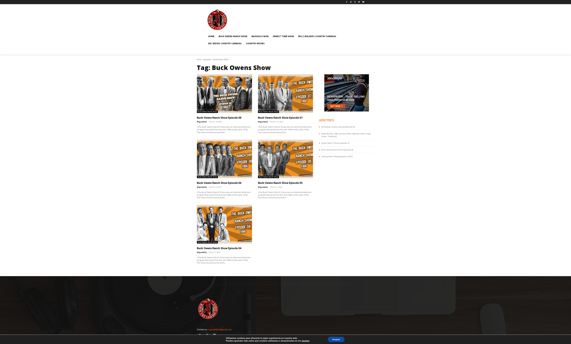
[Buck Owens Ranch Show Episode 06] (224, 159)
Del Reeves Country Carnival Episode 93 (338, 127)
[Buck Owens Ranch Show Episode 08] (224, 93)
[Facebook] (346, 2)
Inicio (199, 59)
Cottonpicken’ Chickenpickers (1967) (337, 156)
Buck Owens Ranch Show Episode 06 (219, 182)
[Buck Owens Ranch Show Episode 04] (224, 224)
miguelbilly (202, 122)
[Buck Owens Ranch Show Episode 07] (285, 93)
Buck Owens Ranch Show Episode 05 (280, 182)
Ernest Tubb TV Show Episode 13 (335, 143)
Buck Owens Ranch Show (207, 112)
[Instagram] (351, 2)
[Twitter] (355, 2)
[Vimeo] (359, 2)
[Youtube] (363, 2)
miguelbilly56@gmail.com (220, 329)
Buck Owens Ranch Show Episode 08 (219, 117)
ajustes (305, 341)
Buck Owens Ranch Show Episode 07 (280, 117)
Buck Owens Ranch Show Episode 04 (219, 248)
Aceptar (336, 339)
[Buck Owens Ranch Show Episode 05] (285, 159)
